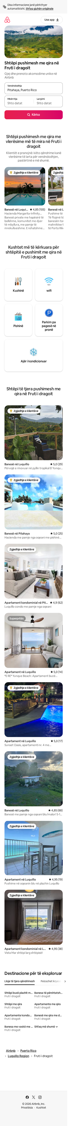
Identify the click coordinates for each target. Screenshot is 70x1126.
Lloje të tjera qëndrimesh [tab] (19, 981)
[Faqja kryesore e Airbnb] (7, 20)
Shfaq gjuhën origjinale (39, 8)
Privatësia (27, 1107)
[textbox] (19, 103)
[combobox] (33, 90)
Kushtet (41, 1107)
